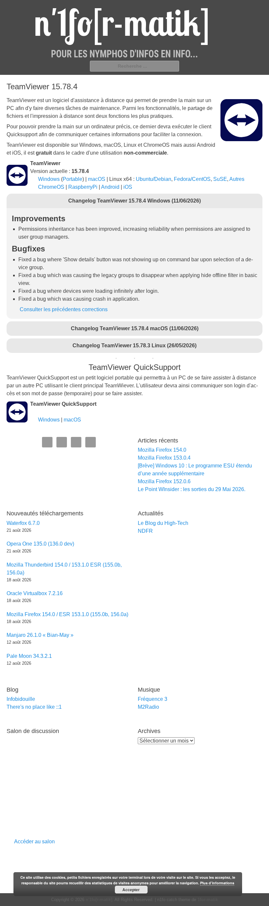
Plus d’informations (217, 882)
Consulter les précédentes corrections (64, 309)
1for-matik (207, 899)
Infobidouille (21, 699)
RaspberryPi (82, 187)
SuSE (220, 179)
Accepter (131, 890)
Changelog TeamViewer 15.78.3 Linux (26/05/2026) (134, 345)
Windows (49, 179)
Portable (72, 179)
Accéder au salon (34, 841)
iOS (127, 187)
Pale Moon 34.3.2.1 (29, 656)
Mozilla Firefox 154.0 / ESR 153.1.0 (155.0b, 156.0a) (67, 614)
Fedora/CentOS (192, 179)
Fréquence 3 (152, 699)
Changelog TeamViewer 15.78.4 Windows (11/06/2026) (134, 201)
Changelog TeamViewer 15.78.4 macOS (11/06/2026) (134, 328)
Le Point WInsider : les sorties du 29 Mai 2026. (191, 489)
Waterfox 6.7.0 (23, 523)
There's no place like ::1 (34, 707)
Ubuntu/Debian (153, 179)
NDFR (145, 531)
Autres (236, 179)
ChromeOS (51, 187)
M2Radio (148, 707)
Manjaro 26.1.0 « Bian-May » (40, 635)
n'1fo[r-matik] (99, 899)
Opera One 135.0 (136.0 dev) (40, 544)
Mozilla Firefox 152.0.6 (164, 481)
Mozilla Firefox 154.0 (162, 450)
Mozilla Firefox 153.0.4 (164, 458)
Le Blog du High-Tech (163, 523)
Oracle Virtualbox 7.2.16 (35, 593)
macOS (96, 179)
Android (110, 187)
